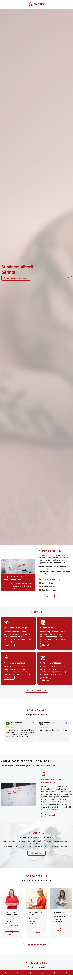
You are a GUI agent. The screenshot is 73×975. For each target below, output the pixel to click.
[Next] (70, 276)
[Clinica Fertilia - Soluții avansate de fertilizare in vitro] (36, 4)
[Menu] (2, 4)
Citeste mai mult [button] (11, 739)
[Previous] (3, 276)
